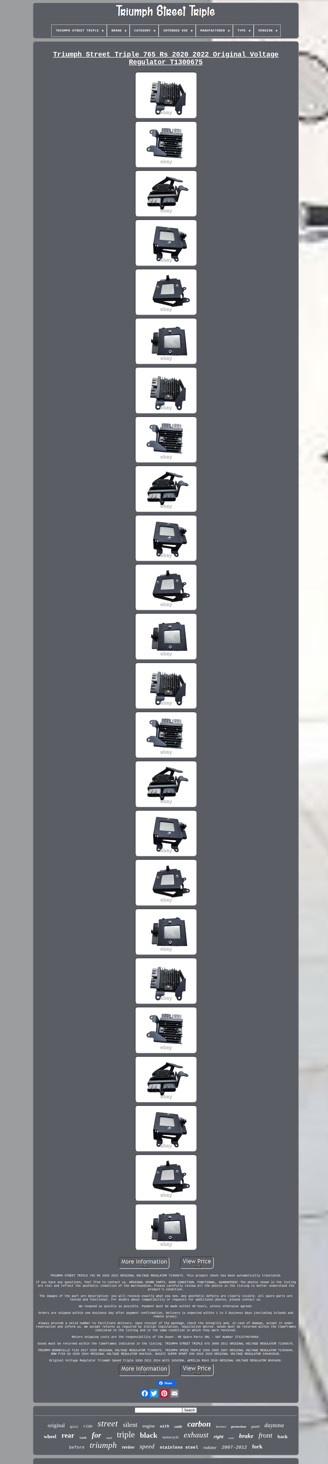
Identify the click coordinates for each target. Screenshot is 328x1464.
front (265, 1435)
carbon (199, 1423)
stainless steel (179, 1447)
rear (67, 1435)
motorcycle (170, 1437)
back (283, 1436)
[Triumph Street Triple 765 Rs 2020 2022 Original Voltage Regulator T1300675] (165, 95)
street (108, 1423)
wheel (50, 1436)
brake (246, 1436)
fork (257, 1446)
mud (109, 1437)
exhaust (196, 1434)
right (218, 1436)
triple (126, 1434)
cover (231, 1438)
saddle (178, 1426)
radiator (210, 1447)
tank (83, 1437)
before (77, 1447)
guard (255, 1426)
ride (88, 1426)
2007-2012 (234, 1447)
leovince (221, 1426)
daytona (274, 1425)
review (128, 1447)
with (164, 1426)
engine (148, 1425)
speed (147, 1446)
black (148, 1435)
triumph (103, 1445)
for (96, 1435)
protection (238, 1426)
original (56, 1425)
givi (74, 1427)
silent (130, 1424)
